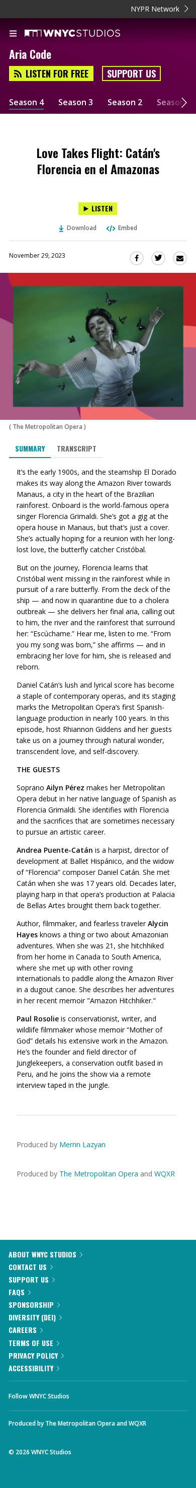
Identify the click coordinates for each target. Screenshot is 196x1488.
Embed (127, 228)
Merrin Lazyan (82, 1144)
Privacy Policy (33, 1355)
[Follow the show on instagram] (141, 1393)
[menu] (13, 34)
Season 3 (75, 102)
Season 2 (125, 102)
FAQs (17, 1292)
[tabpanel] (98, 779)
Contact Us (28, 1266)
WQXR (164, 1173)
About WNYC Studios (42, 1254)
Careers (23, 1329)
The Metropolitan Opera (98, 1173)
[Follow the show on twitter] (114, 1393)
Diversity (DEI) (32, 1317)
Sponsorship (31, 1304)
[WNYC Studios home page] (85, 33)
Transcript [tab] (76, 448)
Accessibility (31, 1368)
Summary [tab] (30, 448)
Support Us (131, 73)
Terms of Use (31, 1342)
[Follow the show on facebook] (86, 1393)
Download (81, 228)
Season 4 (26, 102)
